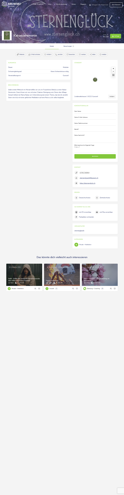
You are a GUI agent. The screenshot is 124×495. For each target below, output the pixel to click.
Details (52, 46)
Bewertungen (69, 46)
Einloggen (95, 5)
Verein (73, 4)
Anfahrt (112, 96)
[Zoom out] (113, 71)
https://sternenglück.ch (87, 183)
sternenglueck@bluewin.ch (89, 178)
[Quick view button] (35, 288)
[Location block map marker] (95, 80)
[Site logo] (11, 4)
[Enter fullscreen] (113, 75)
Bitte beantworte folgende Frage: (84, 146)
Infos (49, 4)
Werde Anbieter (61, 4)
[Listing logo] (7, 35)
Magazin (83, 4)
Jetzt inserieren (116, 4)
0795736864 (84, 172)
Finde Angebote (38, 4)
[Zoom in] (113, 68)
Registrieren (104, 5)
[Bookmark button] (39, 288)
